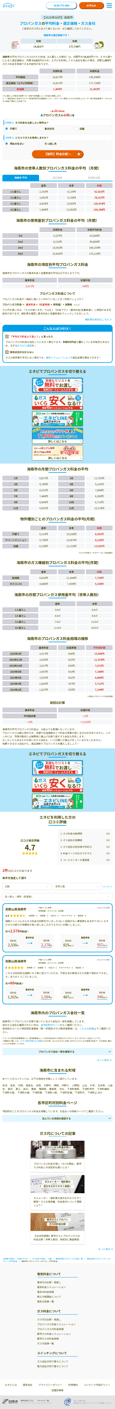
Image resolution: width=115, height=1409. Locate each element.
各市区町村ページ (50, 1025)
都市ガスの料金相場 (48, 1338)
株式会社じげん (27, 1401)
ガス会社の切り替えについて (52, 1361)
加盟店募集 (57, 1390)
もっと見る (103, 1060)
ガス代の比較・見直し (49, 1319)
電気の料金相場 (45, 1292)
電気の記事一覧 (45, 1301)
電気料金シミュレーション (51, 1287)
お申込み (91, 5)
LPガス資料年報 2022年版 (30, 1041)
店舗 (82, 128)
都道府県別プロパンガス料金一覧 (69, 1258)
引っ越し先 (51, 143)
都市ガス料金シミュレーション (54, 1334)
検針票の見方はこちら (97, 319)
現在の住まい (17, 143)
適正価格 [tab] (57, 177)
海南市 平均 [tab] (21, 177)
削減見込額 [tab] (94, 177)
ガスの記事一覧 (45, 1343)
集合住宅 (49, 128)
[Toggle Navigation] (109, 5)
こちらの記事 (87, 1028)
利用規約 (73, 1385)
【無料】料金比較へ (57, 154)
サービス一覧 (43, 1401)
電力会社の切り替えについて (52, 1366)
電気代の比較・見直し (49, 1282)
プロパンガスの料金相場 (50, 1329)
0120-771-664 (61, 5)
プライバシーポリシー (50, 1385)
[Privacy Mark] (68, 1402)
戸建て (13, 128)
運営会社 (27, 1385)
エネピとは (11, 1385)
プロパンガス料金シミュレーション (56, 1324)
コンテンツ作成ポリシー (97, 1385)
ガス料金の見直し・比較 (42, 1258)
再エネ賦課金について (49, 1296)
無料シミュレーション (58, 357)
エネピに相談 (24, 345)
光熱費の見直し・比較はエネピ (15, 1258)
